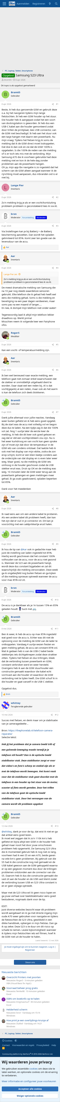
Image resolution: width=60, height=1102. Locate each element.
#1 (57, 104)
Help (54, 1045)
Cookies (8, 1040)
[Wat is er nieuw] (50, 4)
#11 (56, 628)
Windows (10, 1015)
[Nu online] (7, 261)
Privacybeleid (42, 1045)
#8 (57, 508)
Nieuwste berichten (14, 972)
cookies (33, 1068)
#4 (57, 267)
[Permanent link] (45, 804)
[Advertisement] (30, 39)
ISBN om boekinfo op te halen (23, 998)
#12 (56, 714)
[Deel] (53, 104)
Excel (8, 994)
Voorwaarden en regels (23, 1045)
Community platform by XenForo (27, 1054)
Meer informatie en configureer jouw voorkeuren (29, 1081)
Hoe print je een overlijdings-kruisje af (27, 1020)
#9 (57, 544)
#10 (56, 599)
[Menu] (4, 3)
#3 (57, 226)
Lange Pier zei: (10, 274)
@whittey (7, 831)
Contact (6, 1045)
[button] (15, 1040)
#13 (56, 826)
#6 (57, 370)
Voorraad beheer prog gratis (22, 988)
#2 (57, 197)
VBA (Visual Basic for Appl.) (18, 983)
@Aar (24, 549)
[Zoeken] (56, 4)
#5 (57, 344)
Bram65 (8, 79)
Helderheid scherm (16, 1009)
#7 (57, 412)
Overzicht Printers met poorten (23, 977)
